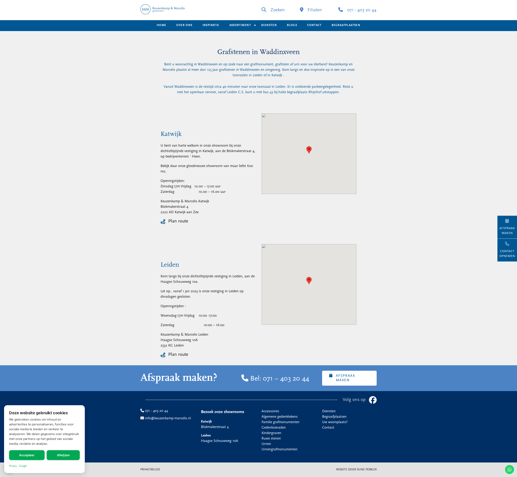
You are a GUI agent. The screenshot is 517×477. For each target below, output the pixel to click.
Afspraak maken (345, 378)
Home (161, 25)
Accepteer (27, 455)
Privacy (13, 466)
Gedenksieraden (274, 428)
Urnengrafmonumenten (279, 449)
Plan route (178, 221)
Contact (314, 25)
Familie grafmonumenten (280, 422)
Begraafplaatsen (346, 25)
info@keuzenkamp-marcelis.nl (167, 418)
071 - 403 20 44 (361, 10)
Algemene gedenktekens (280, 417)
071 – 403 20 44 (286, 379)
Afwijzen (63, 455)
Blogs (292, 25)
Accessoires (270, 411)
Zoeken (277, 10)
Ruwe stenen (271, 438)
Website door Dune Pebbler (356, 469)
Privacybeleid (150, 469)
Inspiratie (211, 25)
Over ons (184, 25)
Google (23, 466)
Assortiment (240, 25)
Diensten (269, 25)
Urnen (266, 444)
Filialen (314, 10)
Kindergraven (271, 433)
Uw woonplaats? (335, 422)
